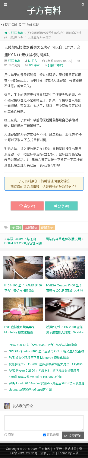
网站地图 (70, 448)
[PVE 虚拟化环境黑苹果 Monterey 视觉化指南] (23, 309)
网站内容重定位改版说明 (63, 238)
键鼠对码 (47, 227)
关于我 (57, 448)
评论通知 (53, 434)
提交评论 (74, 435)
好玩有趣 (17, 33)
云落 (75, 453)
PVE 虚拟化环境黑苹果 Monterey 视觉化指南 (39, 357)
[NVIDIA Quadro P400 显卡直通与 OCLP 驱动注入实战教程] (65, 267)
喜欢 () (29, 206)
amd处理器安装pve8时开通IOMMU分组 (35, 377)
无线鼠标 (31, 227)
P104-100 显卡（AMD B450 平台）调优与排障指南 (43, 345)
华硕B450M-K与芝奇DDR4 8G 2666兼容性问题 (23, 240)
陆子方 (32, 60)
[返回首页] (5, 33)
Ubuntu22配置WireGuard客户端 (30, 389)
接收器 (16, 227)
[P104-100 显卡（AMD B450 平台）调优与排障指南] (23, 267)
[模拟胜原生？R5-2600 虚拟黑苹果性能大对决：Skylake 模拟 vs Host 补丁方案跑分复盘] (65, 309)
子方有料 (44, 448)
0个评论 (34, 65)
